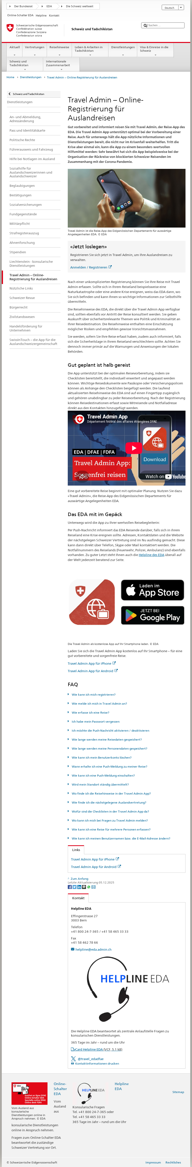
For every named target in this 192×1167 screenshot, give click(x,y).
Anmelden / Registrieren (88, 267)
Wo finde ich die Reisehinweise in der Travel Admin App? (110, 793)
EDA (49, 6)
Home (10, 77)
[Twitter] (74, 886)
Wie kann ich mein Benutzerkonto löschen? (101, 757)
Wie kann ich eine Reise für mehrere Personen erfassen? (110, 829)
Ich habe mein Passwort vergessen (95, 721)
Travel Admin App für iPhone (89, 663)
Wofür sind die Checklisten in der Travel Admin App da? (110, 811)
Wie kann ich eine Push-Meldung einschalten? (102, 775)
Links (74, 850)
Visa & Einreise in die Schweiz (154, 48)
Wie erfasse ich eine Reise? (90, 712)
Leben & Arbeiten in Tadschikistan (88, 48)
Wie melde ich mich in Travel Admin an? (99, 703)
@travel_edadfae (91, 1059)
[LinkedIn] (79, 886)
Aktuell (15, 47)
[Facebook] (70, 886)
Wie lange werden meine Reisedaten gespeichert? (106, 739)
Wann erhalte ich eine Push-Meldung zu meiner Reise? (109, 766)
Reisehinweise (59, 47)
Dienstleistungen (123, 47)
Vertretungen (34, 47)
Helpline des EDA (151, 555)
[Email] (94, 886)
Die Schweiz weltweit (79, 6)
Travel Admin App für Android (90, 671)
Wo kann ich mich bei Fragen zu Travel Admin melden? (109, 820)
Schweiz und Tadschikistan (19, 63)
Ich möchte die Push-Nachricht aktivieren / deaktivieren (110, 730)
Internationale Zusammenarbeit (58, 63)
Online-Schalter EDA (60, 1089)
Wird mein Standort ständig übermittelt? (99, 784)
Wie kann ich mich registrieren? (93, 694)
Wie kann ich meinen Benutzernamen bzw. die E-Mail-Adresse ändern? (120, 838)
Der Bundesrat (23, 6)
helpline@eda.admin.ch (94, 949)
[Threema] (84, 886)
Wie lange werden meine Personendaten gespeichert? (109, 748)
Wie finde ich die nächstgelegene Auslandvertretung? (108, 802)
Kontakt (76, 898)
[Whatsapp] (89, 886)
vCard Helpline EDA (98, 1049)
